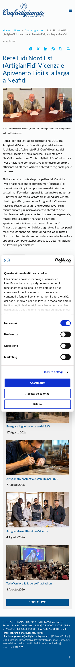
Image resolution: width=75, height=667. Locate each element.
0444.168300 (28, 629)
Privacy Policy (60, 636)
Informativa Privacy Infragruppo (38, 639)
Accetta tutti (37, 382)
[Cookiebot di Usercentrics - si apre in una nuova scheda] (55, 260)
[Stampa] (68, 49)
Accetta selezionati (37, 393)
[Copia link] (60, 49)
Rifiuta (37, 404)
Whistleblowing (51, 643)
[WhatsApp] (53, 49)
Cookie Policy (10, 639)
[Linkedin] (45, 49)
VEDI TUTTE (37, 602)
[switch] (65, 334)
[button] (70, 10)
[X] (38, 49)
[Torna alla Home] (24, 10)
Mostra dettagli (54, 371)
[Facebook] (30, 49)
